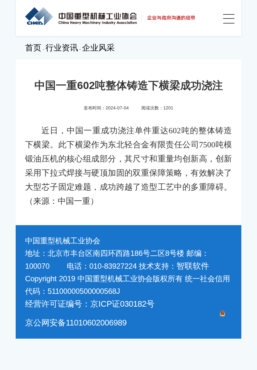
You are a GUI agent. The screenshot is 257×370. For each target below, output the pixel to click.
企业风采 (98, 47)
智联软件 (192, 266)
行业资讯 (61, 47)
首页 (33, 47)
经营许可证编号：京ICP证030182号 (90, 304)
